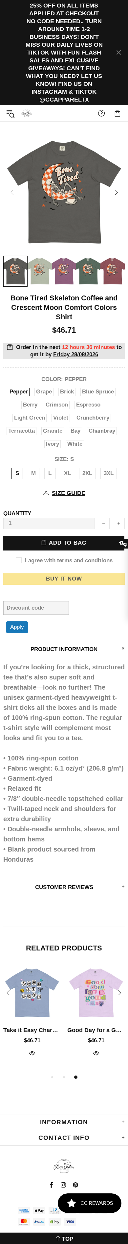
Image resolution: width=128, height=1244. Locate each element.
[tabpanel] (32, 1018)
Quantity (17, 513)
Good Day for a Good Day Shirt (96, 1030)
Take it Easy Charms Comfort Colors (32, 1030)
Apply (17, 627)
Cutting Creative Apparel (26, 113)
